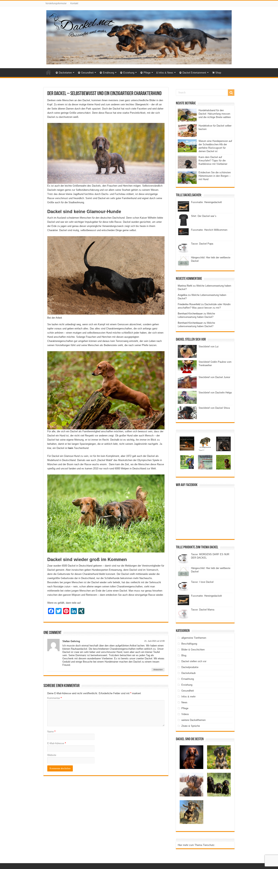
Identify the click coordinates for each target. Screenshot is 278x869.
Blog (183, 655)
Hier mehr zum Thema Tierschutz (196, 845)
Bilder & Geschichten (193, 649)
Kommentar (54, 698)
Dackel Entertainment (194, 72)
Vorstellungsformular (56, 3)
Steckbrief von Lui (208, 346)
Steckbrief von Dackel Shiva (214, 407)
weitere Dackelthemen (193, 720)
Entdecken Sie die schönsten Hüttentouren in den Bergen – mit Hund (215, 176)
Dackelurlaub (188, 673)
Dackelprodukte (189, 667)
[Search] (231, 92)
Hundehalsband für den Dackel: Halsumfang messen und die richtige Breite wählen (215, 114)
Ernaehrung (187, 679)
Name (51, 731)
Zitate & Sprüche (190, 725)
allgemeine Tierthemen (193, 637)
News (184, 702)
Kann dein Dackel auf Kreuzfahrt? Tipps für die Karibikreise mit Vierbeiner (213, 160)
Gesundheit (87, 72)
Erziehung (128, 72)
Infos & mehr (188, 696)
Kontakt (74, 3)
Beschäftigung (189, 643)
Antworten (158, 669)
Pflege (147, 72)
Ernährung (108, 72)
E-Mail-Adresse (56, 743)
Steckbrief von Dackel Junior (214, 377)
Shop (218, 72)
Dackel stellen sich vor (193, 661)
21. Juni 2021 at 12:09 (154, 641)
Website (51, 755)
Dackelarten (65, 72)
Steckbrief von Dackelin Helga (215, 392)
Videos (185, 714)
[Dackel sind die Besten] (139, 36)
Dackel (48, 72)
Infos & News (165, 72)
